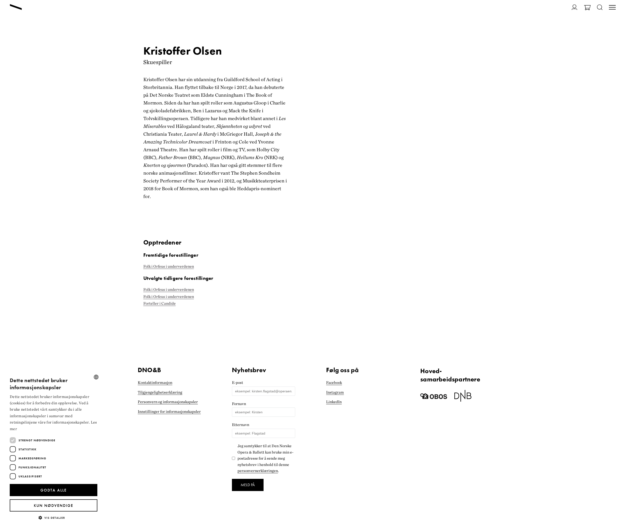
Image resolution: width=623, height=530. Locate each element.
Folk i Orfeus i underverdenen (168, 266)
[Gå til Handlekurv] (587, 8)
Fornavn (239, 403)
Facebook (334, 382)
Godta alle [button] (53, 490)
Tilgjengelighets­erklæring (160, 392)
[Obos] (433, 397)
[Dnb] (462, 397)
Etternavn (240, 424)
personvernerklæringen (258, 470)
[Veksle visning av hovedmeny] (612, 7)
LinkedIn (334, 401)
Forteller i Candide (159, 303)
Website (238, 364)
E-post (237, 382)
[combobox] (96, 377)
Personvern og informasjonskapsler (168, 401)
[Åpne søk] (600, 7)
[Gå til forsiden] (16, 7)
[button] (53, 517)
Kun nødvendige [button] (53, 505)
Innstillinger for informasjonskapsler (169, 411)
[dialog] (53, 448)
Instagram (335, 392)
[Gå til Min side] (571, 7)
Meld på (248, 485)
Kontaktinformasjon (155, 382)
